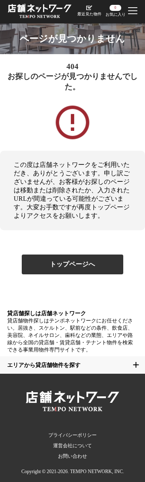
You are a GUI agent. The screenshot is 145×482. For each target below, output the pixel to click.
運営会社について (72, 445)
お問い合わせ (72, 456)
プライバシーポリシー (72, 435)
